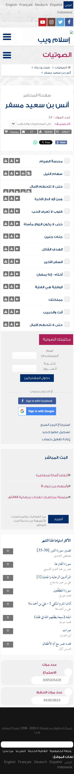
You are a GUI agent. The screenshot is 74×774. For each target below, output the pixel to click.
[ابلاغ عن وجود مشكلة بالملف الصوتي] (5, 160)
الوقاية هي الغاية (48, 287)
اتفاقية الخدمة (37, 751)
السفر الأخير (53, 262)
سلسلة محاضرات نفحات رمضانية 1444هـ (38, 497)
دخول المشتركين (37, 378)
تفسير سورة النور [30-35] (54, 551)
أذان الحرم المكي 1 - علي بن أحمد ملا (49, 604)
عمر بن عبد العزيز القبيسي (57, 569)
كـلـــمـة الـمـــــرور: (50, 366)
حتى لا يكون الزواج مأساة (43, 224)
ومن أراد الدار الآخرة (48, 199)
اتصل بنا (21, 751)
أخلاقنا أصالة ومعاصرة (52, 475)
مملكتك (55, 300)
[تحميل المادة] (11, 160)
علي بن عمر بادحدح (60, 582)
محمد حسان (65, 622)
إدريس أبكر (65, 649)
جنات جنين (53, 237)
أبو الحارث (65, 635)
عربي (68, 5)
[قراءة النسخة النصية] (28, 173)
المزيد (58, 519)
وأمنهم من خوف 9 (54, 486)
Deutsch (41, 5)
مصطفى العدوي (62, 556)
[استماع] (17, 160)
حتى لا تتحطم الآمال (46, 186)
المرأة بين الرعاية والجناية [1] (54, 577)
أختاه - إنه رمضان (49, 274)
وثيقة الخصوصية (60, 751)
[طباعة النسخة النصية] (23, 173)
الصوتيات (58, 55)
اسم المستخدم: (50, 353)
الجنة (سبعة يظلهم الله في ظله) (52, 617)
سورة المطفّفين (62, 591)
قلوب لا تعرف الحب (47, 212)
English (11, 5)
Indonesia (64, 12)
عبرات (67, 631)
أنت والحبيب (52, 312)
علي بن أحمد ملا (63, 609)
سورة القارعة (62, 564)
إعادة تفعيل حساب (56, 439)
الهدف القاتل (52, 249)
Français (26, 5)
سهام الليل (52, 174)
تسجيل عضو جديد (56, 432)
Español (56, 5)
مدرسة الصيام (50, 161)
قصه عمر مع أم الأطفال (56, 644)
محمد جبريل (65, 595)
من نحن (8, 751)
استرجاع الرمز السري (55, 425)
